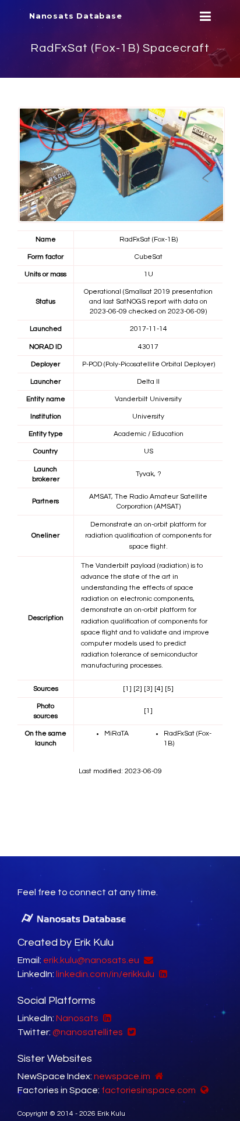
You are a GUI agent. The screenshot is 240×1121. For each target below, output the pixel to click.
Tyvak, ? (148, 474)
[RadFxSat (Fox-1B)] (121, 165)
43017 (148, 347)
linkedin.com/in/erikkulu (105, 974)
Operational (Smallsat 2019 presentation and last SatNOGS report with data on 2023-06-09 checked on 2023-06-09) (148, 301)
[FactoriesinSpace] (203, 1090)
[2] (137, 689)
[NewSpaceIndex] (158, 1076)
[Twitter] (130, 1032)
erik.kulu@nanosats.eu (91, 960)
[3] (148, 689)
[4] (158, 689)
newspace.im (122, 1076)
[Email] (147, 960)
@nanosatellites (87, 1032)
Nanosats (77, 1018)
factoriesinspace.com (148, 1090)
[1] (127, 689)
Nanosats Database (75, 15)
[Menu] (204, 16)
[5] (169, 689)
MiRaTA (116, 733)
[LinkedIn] (161, 974)
